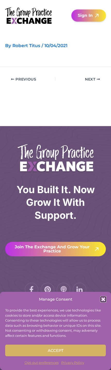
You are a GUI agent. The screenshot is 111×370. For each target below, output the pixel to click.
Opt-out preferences (42, 362)
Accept (56, 350)
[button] (103, 299)
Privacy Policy (72, 362)
